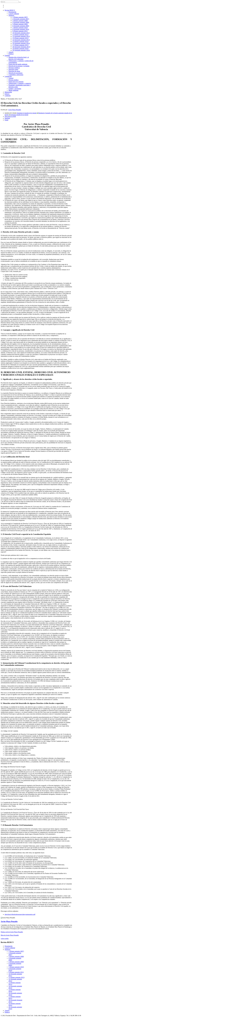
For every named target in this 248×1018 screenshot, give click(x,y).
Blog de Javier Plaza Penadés (10, 935)
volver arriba (5, 938)
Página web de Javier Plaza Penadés (12, 932)
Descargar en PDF (10, 116)
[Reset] (20, 2)
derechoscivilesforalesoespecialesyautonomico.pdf (20, 914)
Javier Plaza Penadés (14, 110)
